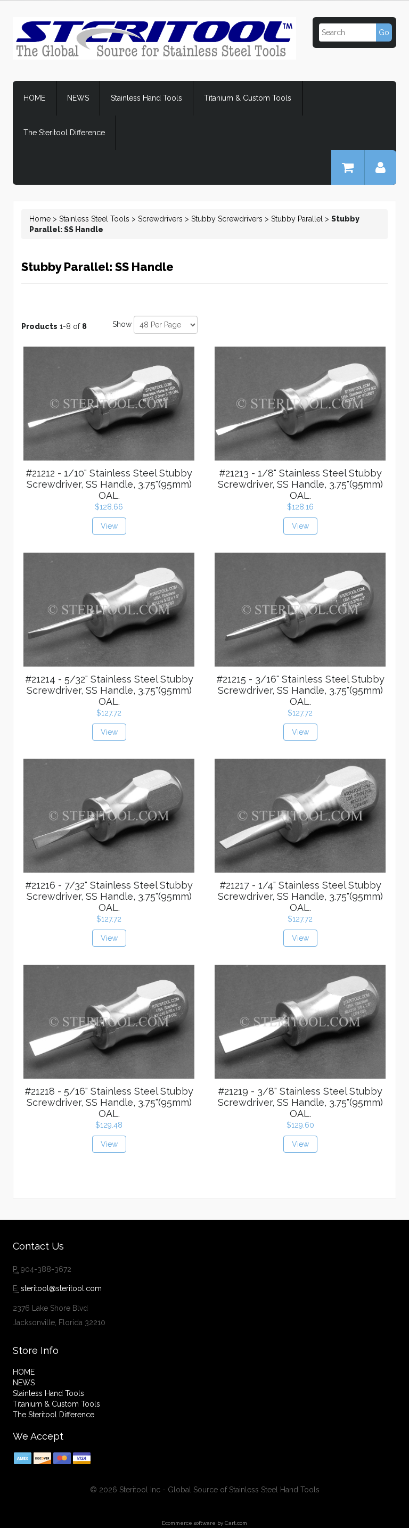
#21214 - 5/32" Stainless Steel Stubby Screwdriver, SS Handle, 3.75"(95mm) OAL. (109, 690)
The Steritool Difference (64, 132)
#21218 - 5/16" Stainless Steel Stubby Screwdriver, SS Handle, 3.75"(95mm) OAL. (108, 1102)
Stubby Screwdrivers (227, 219)
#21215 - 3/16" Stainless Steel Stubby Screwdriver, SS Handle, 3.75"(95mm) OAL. (300, 690)
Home (40, 219)
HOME (34, 98)
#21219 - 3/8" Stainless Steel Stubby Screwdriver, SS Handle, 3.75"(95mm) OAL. (300, 1102)
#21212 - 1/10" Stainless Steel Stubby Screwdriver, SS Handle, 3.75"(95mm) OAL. (109, 484)
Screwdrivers (160, 219)
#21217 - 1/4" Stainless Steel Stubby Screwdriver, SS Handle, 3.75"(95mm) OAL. (300, 896)
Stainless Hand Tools (146, 98)
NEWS (78, 98)
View (109, 526)
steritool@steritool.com (61, 1288)
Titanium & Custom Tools (247, 98)
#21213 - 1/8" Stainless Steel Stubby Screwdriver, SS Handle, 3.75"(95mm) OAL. (300, 484)
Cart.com (236, 1523)
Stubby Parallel (297, 219)
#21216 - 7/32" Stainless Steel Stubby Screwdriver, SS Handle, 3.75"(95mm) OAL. (109, 896)
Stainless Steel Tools (94, 219)
